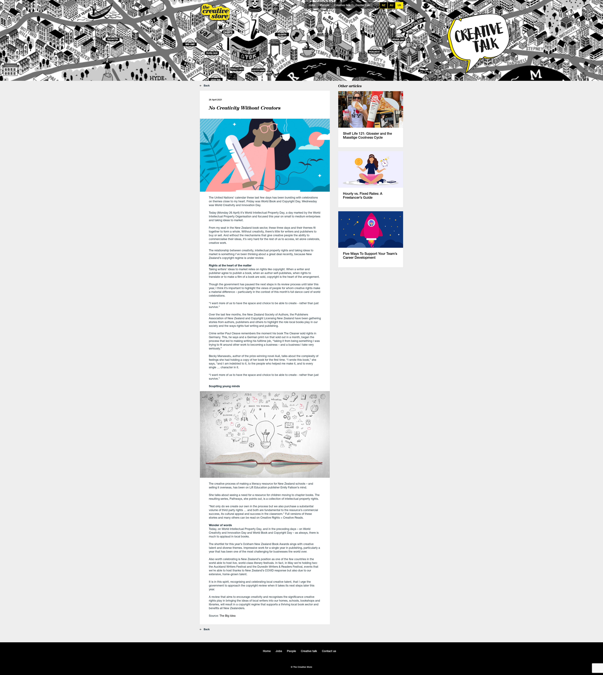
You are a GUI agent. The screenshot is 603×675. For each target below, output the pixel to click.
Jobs (312, 5)
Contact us (363, 5)
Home (267, 651)
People (324, 5)
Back (206, 85)
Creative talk (342, 5)
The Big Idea (228, 615)
